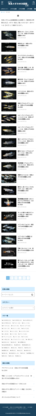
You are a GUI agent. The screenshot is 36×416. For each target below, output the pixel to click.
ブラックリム (7, 336)
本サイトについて (12, 408)
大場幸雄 (6, 347)
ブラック (23, 334)
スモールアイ (26, 325)
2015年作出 (18, 320)
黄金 (19, 356)
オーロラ (6, 325)
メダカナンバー (4, 8)
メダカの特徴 (22, 8)
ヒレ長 (5, 334)
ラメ (25, 336)
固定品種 (26, 345)
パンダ (5, 331)
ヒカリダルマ (24, 331)
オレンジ (26, 323)
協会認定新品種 (8, 345)
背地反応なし (14, 353)
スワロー (6, 328)
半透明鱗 (22, 342)
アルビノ (17, 323)
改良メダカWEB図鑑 (17, 413)
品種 (18, 345)
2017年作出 (7, 323)
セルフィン (16, 328)
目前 (5, 353)
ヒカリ (14, 331)
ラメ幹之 (6, 339)
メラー (17, 336)
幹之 (14, 347)
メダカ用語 (29, 8)
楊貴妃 (5, 350)
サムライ (15, 325)
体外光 (6, 342)
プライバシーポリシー (22, 408)
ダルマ (26, 328)
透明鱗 (31, 353)
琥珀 (13, 350)
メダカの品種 (13, 8)
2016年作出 (28, 320)
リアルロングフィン (18, 339)
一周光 (29, 339)
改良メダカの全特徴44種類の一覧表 (17, 407)
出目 (14, 342)
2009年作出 (7, 320)
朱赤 (28, 347)
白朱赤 (28, 350)
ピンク (14, 334)
